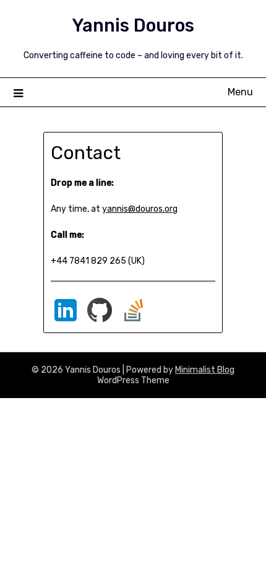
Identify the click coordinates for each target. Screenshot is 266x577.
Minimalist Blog (204, 370)
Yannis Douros (133, 25)
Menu (240, 92)
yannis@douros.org (140, 209)
